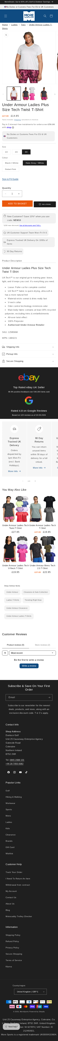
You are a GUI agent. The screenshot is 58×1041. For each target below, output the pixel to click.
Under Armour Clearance (16, 608)
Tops (23, 25)
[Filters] (5, 653)
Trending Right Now (33, 600)
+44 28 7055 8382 (15, 763)
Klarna (9, 966)
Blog (8, 910)
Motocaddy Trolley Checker (19, 916)
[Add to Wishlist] (25, 499)
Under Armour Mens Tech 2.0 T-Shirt (42, 566)
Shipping (17, 119)
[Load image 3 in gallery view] (44, 93)
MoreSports (24, 1011)
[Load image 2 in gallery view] (29, 93)
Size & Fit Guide (10, 179)
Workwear (10, 803)
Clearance (10, 835)
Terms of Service (14, 960)
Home (5, 25)
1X (8, 152)
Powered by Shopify (37, 1011)
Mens (8, 816)
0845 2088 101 (17, 760)
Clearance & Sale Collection (36, 592)
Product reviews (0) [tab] (15, 645)
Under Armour (12, 592)
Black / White (13, 163)
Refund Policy (12, 941)
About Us (10, 904)
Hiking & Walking (14, 797)
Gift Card (10, 847)
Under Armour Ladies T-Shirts (18, 616)
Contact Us (11, 897)
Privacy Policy (12, 947)
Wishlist (9, 853)
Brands (9, 841)
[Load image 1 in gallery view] (14, 93)
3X (26, 152)
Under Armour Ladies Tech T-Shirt (42, 526)
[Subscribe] (49, 697)
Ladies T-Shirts (12, 600)
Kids (8, 828)
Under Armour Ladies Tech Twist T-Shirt (15, 526)
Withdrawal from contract (18, 885)
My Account (11, 891)
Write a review (29, 666)
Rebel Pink (12, 170)
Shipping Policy (13, 935)
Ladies (14, 25)
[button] (6, 16)
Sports (9, 809)
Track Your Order (14, 872)
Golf (8, 791)
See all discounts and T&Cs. (30, 225)
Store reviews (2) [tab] (42, 645)
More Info (13, 471)
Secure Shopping (14, 954)
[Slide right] (55, 94)
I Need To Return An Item (18, 878)
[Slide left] (3, 94)
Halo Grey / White (35, 163)
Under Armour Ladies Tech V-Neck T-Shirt (15, 566)
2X (18, 152)
